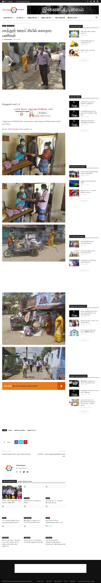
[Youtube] (97, 1)
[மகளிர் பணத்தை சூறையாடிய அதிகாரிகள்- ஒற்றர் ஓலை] (74, 104)
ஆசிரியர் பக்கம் (40, 581)
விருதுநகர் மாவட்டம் (31, 430)
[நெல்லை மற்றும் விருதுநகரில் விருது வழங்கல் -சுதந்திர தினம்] (12, 492)
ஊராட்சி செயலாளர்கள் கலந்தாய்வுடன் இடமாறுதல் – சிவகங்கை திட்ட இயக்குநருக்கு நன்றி (55, 542)
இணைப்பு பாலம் (72, 17)
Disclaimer (73, 581)
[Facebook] (87, 1)
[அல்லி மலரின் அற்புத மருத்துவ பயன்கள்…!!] (74, 33)
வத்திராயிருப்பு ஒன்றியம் (19, 430)
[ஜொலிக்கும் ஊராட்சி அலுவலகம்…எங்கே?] (33, 492)
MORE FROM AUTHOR (25, 481)
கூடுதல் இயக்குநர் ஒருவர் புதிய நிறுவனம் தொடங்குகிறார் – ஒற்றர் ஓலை (89, 113)
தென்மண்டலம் (8, 17)
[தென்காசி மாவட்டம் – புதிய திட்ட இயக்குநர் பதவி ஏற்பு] (55, 492)
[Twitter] (94, 1)
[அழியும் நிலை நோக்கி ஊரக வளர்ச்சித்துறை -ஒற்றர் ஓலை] (74, 123)
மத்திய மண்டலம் (46, 17)
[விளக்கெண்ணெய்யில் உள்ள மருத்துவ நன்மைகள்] (74, 43)
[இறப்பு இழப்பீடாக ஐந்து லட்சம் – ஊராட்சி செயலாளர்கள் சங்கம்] (33, 512)
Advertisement (58, 581)
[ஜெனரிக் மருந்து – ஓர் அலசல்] (74, 52)
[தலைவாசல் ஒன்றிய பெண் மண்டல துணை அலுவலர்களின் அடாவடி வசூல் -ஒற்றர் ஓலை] (74, 313)
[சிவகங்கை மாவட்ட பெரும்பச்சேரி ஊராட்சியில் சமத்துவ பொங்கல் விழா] (33, 532)
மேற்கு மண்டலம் (32, 17)
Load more (83, 60)
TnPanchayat (8, 39)
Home (4, 23)
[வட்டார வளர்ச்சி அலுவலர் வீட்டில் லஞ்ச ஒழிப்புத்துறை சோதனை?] (12, 512)
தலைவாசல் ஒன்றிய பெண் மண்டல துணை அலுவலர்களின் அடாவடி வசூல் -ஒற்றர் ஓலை (89, 313)
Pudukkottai (27, 518)
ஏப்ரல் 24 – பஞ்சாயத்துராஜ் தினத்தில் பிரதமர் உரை (51, 455)
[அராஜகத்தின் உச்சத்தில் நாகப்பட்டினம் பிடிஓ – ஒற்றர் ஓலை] (74, 393)
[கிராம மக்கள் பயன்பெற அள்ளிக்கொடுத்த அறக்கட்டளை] (55, 512)
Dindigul (26, 498)
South (9, 23)
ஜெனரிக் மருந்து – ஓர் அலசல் (88, 50)
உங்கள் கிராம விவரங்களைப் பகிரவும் (86, 581)
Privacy (66, 581)
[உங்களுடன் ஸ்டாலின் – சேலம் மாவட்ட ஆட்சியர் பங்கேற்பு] (74, 323)
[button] (96, 18)
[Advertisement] (34, 95)
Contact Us (49, 581)
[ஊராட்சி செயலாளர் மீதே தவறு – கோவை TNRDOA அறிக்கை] (74, 332)
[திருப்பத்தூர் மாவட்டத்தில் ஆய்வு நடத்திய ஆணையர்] (74, 262)
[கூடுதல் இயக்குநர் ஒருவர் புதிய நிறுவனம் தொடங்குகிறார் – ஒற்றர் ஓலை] (74, 113)
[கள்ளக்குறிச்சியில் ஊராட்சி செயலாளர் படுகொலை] (74, 244)
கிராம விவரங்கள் (60, 17)
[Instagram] (90, 1)
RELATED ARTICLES (9, 481)
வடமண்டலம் (19, 17)
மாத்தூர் (10, 430)
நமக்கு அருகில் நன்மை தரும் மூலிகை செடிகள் (16, 454)
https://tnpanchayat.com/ (22, 468)
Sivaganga (5, 537)
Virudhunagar (10, 25)
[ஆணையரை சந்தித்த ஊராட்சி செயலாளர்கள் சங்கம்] (74, 253)
